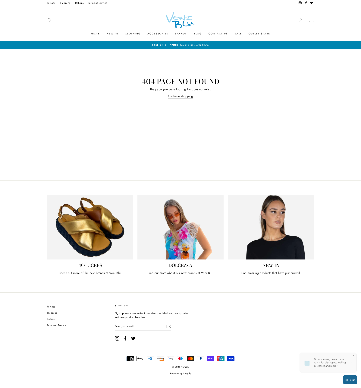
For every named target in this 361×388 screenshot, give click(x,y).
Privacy (51, 3)
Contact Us (218, 33)
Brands (181, 33)
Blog (198, 33)
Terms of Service (97, 3)
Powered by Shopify (180, 373)
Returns (79, 3)
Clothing (133, 33)
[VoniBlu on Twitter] (133, 338)
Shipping (65, 3)
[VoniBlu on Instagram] (117, 338)
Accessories (157, 33)
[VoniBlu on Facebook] (125, 338)
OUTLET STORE (259, 33)
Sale (238, 33)
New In (112, 33)
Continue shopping (180, 96)
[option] (180, 45)
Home (95, 33)
